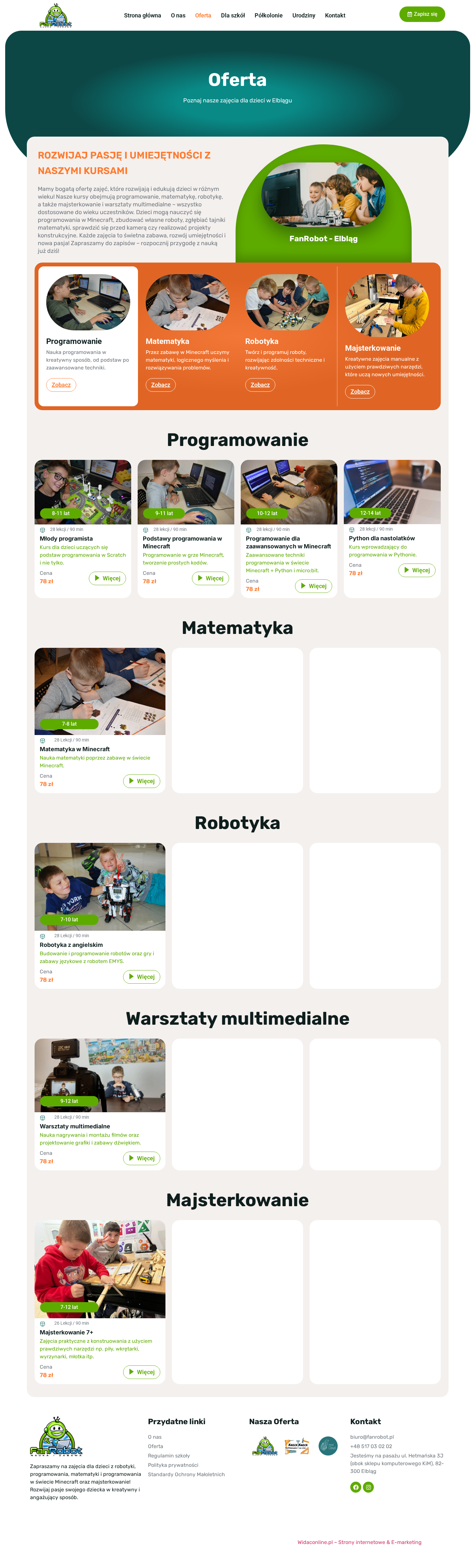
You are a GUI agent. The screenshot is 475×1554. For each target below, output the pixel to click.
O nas (178, 15)
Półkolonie (269, 15)
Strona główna (142, 15)
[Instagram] (368, 1487)
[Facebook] (355, 1487)
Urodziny (303, 15)
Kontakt (335, 15)
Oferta (203, 15)
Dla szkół (233, 15)
